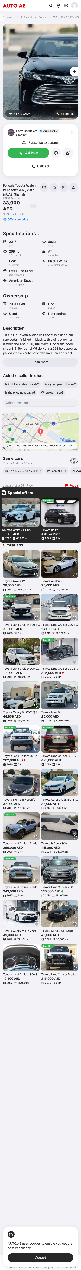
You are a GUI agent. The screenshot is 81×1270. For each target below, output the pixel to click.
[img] (48, 131)
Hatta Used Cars (26, 131)
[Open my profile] (74, 5)
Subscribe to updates (44, 143)
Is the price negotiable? (20, 392)
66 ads (28, 463)
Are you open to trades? (60, 384)
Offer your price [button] (18, 219)
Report (73, 485)
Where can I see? (52, 392)
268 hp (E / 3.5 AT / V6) (22, 471)
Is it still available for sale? (22, 384)
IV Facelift (55, 471)
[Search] (51, 5)
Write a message (17, 403)
